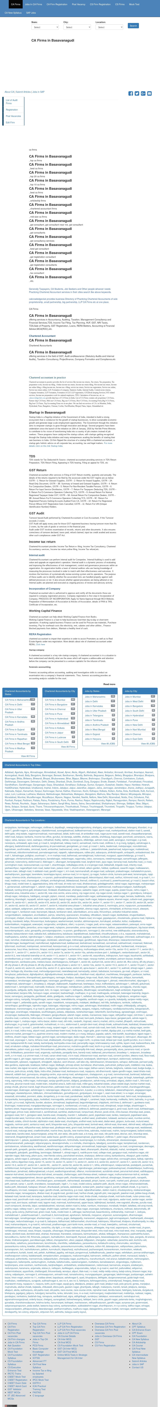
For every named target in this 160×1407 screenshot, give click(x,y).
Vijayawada (56, 809)
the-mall (101, 1086)
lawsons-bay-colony (50, 1305)
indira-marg (26, 1030)
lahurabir (68, 1293)
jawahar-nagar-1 (13, 1021)
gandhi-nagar (113, 1302)
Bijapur (75, 778)
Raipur (87, 800)
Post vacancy (78, 4)
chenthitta (62, 1243)
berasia (130, 896)
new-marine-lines (80, 1130)
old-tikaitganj (65, 1077)
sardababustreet (46, 1205)
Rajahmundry (98, 800)
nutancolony (21, 861)
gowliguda (59, 996)
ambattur (116, 921)
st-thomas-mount (130, 908)
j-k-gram (146, 1227)
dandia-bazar (114, 1289)
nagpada (9, 1124)
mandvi (116, 1286)
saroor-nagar (53, 999)
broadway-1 (123, 1052)
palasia (60, 1011)
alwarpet (144, 908)
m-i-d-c (61, 1024)
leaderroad (111, 846)
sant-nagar (40, 1208)
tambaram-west (64, 911)
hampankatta (11, 1099)
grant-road (77, 1127)
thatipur (70, 977)
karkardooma (118, 1155)
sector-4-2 (93, 1161)
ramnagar (124, 1308)
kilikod (49, 1239)
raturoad (60, 1205)
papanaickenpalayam (126, 927)
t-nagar (89, 924)
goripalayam (86, 1093)
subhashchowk (120, 1024)
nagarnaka (80, 858)
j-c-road (147, 861)
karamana (24, 1268)
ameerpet (55, 993)
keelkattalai (122, 914)
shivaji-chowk (105, 1024)
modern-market (67, 1033)
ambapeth (129, 852)
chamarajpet (33, 880)
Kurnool (150, 790)
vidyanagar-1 (102, 980)
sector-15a (110, 949)
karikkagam (67, 1268)
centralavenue (12, 1146)
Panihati (9, 800)
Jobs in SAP (38, 91)
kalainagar (10, 1093)
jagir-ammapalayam (119, 1218)
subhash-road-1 (13, 1027)
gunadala (9, 1302)
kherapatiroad (33, 977)
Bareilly (78, 775)
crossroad (137, 943)
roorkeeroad (71, 1105)
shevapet (148, 1218)
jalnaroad (9, 861)
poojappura (65, 1255)
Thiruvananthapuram (53, 806)
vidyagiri (51, 983)
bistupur (91, 1033)
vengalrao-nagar (138, 996)
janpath (54, 899)
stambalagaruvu (60, 961)
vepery (69, 908)
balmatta (139, 1099)
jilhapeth (128, 1021)
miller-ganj (87, 1083)
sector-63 (104, 1161)
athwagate (99, 1227)
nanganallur (49, 924)
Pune (63, 800)
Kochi (85, 790)
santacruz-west (125, 1118)
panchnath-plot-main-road (53, 1199)
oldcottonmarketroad (27, 852)
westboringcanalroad (54, 1168)
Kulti (143, 790)
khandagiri (20, 899)
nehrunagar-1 (60, 958)
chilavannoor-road (89, 1055)
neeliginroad (11, 983)
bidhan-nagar (48, 1064)
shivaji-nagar (11, 896)
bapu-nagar (108, 1014)
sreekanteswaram (86, 1264)
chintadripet (115, 908)
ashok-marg (99, 1080)
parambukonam (35, 1243)
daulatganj (80, 977)
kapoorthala (92, 1077)
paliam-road (24, 1049)
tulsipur (49, 936)
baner (102, 1180)
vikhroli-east (110, 1124)
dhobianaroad (89, 883)
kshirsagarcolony (98, 1280)
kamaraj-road (120, 861)
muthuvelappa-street (94, 949)
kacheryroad (89, 1211)
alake (39, 1096)
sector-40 (77, 968)
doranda (26, 1205)
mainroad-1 (130, 1211)
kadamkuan (10, 1171)
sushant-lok (97, 961)
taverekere (37, 874)
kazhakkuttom (58, 1236)
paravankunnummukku (72, 1246)
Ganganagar (39, 784)
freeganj (127, 1280)
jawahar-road (127, 1193)
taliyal (93, 1268)
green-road (44, 1211)
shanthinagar (58, 864)
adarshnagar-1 (25, 983)
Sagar (34, 803)
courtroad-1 (40, 855)
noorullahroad (139, 846)
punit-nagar (56, 1283)
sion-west (63, 1133)
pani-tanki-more (75, 1224)
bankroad (135, 1074)
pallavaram (72, 918)
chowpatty (61, 1114)
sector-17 (120, 902)
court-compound (13, 1205)
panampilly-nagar (85, 1043)
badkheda (140, 896)
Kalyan (18, 790)
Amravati (118, 772)
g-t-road (84, 846)
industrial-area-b (57, 1083)
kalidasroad (73, 943)
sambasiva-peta (28, 961)
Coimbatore (129, 778)
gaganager (148, 899)
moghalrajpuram (143, 1299)
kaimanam (95, 1255)
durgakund (147, 1289)
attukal (102, 1233)
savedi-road (124, 833)
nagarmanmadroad (37, 833)
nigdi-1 (65, 1183)
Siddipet (131, 803)
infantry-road (135, 864)
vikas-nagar (82, 1208)
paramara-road (132, 1049)
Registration (12, 109)
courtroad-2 (105, 880)
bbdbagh (60, 1064)
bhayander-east (72, 1230)
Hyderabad (24, 787)
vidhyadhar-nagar (123, 1014)
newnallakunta (68, 999)
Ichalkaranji (37, 787)
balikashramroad (83, 830)
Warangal (105, 809)
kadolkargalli (139, 886)
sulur (27, 930)
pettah (42, 1252)
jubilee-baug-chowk (144, 1193)
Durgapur (95, 781)
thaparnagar (26, 1108)
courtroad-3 (47, 1214)
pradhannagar (59, 1224)
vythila (119, 1043)
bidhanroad (64, 1221)
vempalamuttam (51, 1255)
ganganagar (109, 1274)
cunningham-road (13, 864)
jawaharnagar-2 (108, 1108)
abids (49, 996)
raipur (7, 839)
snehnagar (141, 1011)
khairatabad (103, 1005)
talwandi (9, 1074)
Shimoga (121, 803)
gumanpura (32, 1074)
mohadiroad (50, 1024)
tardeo (115, 1114)
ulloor (71, 1239)
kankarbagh (71, 1168)
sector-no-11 (30, 1277)
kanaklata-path (71, 974)
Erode (104, 781)
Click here (40, 644)
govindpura (136, 892)
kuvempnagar (86, 1139)
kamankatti (137, 977)
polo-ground (125, 1283)
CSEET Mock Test (17, 1376)
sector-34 (87, 902)
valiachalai (112, 1239)
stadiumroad (74, 1111)
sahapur (124, 1061)
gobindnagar (117, 936)
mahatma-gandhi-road (82, 1046)
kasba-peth (10, 1186)
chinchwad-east (12, 1180)
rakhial (65, 839)
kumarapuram (12, 1249)
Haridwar (136, 784)
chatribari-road (87, 974)
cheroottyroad (12, 1077)
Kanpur (38, 790)
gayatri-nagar (111, 1299)
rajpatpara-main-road (96, 1199)
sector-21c (35, 952)
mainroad (61, 1202)
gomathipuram (71, 1093)
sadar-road (125, 1199)
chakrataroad (27, 939)
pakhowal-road (62, 1086)
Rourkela (25, 803)
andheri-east (85, 1121)
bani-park (89, 1018)
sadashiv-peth (100, 1183)
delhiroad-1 (127, 1102)
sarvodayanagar (64, 1036)
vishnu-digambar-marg (22, 1161)
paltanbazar (22, 974)
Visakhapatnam (77, 809)
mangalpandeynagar (41, 1105)
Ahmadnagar (36, 772)
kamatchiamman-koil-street (38, 1174)
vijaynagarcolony (83, 827)
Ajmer (67, 772)
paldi (111, 839)
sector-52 (67, 1164)
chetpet (20, 918)
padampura (40, 858)
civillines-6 (48, 827)
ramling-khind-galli (24, 889)
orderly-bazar (35, 1299)
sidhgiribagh (80, 1296)
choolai (28, 918)
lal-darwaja (66, 836)
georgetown (72, 846)
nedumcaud (102, 1264)
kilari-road (109, 877)
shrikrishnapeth (115, 852)
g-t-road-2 (136, 880)
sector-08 (42, 892)
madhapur (80, 993)
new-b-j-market (100, 1021)
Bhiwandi (37, 778)
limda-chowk (91, 1196)
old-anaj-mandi (145, 1205)
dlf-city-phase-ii (12, 964)
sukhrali (125, 968)
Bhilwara (27, 778)
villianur (80, 1171)
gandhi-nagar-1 (57, 871)
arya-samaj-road (65, 1074)
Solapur (15, 806)
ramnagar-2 (94, 930)
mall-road (75, 1086)
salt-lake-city (82, 1061)
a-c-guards (110, 999)
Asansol (149, 772)
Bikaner (84, 778)
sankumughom (38, 1261)
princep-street (73, 1064)
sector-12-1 (76, 964)
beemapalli (71, 1236)
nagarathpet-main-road (31, 867)
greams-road (137, 918)
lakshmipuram (12, 961)
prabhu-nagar (11, 1208)
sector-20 (131, 902)
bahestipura (106, 1208)
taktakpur (103, 1296)
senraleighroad (85, 855)
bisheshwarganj (74, 1299)
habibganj (35, 896)
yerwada (64, 1186)
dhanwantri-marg (13, 1283)
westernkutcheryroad (44, 1108)
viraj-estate (21, 833)
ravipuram (135, 1052)
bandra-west (24, 1133)
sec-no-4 (63, 1280)
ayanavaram (72, 914)
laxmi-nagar (100, 1158)
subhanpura (26, 1289)
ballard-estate (144, 1130)
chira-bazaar (122, 1111)
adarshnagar (64, 939)
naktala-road (130, 1068)
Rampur (132, 800)
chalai (8, 1239)
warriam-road (105, 1055)
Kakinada (9, 790)
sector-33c (76, 902)
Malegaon (79, 794)
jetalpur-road (112, 1283)
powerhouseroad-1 (30, 1214)
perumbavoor (109, 1052)
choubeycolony (125, 1189)
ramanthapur (11, 1005)
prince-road (22, 1111)
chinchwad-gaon (44, 1180)
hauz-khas (22, 949)
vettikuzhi (106, 1255)
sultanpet (110, 871)
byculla (67, 1130)
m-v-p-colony (120, 1305)
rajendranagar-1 (36, 936)
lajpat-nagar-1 (144, 1033)
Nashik (84, 797)
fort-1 (23, 1114)
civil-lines (9, 1083)
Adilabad (9, 772)
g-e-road (78, 1189)
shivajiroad (110, 1105)
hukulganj (40, 1293)
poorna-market (111, 1308)
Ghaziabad (58, 784)
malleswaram (142, 867)
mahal (122, 1149)
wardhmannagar (55, 1146)
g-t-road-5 (140, 855)
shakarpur (89, 1155)
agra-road (33, 842)
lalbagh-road (25, 871)
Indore (55, 787)
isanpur (21, 839)
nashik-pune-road (89, 1152)
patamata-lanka (126, 1299)
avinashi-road (61, 1274)
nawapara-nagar (36, 1189)
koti (47, 989)
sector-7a (58, 952)
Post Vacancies (13, 116)
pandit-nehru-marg (42, 1027)
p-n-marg (81, 1033)
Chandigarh (106, 778)
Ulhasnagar (17, 809)
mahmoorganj (96, 1293)
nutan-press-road (141, 1196)
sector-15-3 (111, 964)
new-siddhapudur (121, 930)
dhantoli (104, 1149)
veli (35, 1252)
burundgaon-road (101, 830)
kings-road (91, 977)
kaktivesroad (104, 886)
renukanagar (24, 980)
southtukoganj (48, 1011)
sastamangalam (79, 1261)
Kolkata (103, 790)
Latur (7, 794)
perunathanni (11, 1252)
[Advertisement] (93, 68)
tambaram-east (27, 911)
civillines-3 (110, 842)
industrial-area (12, 892)
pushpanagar (137, 1274)
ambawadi (21, 842)
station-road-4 (73, 1205)
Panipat (18, 800)
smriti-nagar (105, 889)
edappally (127, 1046)
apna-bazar (66, 968)
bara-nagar (84, 1068)
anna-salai (93, 911)
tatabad (8, 933)
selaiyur (60, 908)
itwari (83, 1149)
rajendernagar (12, 943)
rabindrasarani (97, 1061)
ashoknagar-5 (71, 1277)
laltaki (66, 833)
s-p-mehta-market (131, 1030)
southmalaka (23, 849)
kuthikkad (50, 1252)
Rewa (7, 803)
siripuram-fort (46, 1311)
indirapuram (112, 955)
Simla (7, 806)
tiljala (36, 1071)
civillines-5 (93, 880)
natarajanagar (52, 1089)
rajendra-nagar (39, 1005)
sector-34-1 (33, 1164)
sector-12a (88, 964)
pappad (79, 1239)
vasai (30, 1230)
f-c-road (73, 1183)
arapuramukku (82, 1268)
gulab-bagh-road (135, 1277)
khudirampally (138, 1221)
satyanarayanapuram (15, 1305)
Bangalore (36, 775)
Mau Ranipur (113, 794)
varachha (45, 1227)
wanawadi (86, 1180)
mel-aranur (111, 1258)
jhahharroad (31, 1211)
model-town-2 (24, 883)
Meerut (124, 794)
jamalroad (23, 1171)
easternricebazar (13, 1271)
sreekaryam (137, 1264)
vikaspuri (130, 1155)
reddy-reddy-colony (108, 1271)
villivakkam (96, 914)
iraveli (30, 1252)
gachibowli (40, 996)
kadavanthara (143, 1043)
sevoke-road (90, 1224)
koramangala (140, 874)
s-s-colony (99, 1089)
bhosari (42, 1186)
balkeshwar (120, 827)
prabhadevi (101, 1118)
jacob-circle (108, 1111)
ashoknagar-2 (72, 1099)
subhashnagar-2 (53, 1149)
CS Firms (120, 4)
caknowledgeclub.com (37, 398)
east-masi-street (113, 1093)
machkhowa (112, 974)
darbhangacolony (39, 846)
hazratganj (104, 1077)
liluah (100, 977)
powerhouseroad (121, 880)
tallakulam (110, 1089)
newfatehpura (23, 1280)
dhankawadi (53, 1186)
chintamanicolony (24, 858)
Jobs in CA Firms (33, 4)
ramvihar (15, 939)
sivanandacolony (140, 930)
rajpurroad (102, 939)
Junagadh (149, 787)
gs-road (126, 971)
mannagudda (57, 1099)
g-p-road (35, 1049)
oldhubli (134, 983)
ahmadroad (59, 1102)
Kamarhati (28, 790)
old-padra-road (41, 1289)
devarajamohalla (60, 1143)
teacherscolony (75, 949)
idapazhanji (67, 1249)
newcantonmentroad (131, 939)
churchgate (72, 1121)
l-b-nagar (54, 989)
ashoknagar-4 (143, 842)
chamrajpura (89, 1143)
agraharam (75, 1214)
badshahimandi (22, 846)
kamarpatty (83, 971)
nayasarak (130, 933)
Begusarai (99, 775)
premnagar (40, 939)
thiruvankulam (48, 1049)
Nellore (92, 797)
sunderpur (93, 1296)
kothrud (104, 1177)
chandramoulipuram (25, 1302)
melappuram (11, 1261)
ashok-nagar (43, 899)
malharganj (105, 1008)
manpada (140, 1230)
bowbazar (35, 1064)
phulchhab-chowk (76, 1199)
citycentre (20, 977)
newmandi (10, 1136)
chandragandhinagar (139, 1086)
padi (96, 924)
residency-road (18, 880)
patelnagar (47, 958)
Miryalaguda (135, 794)
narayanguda (71, 1002)
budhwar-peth (28, 1180)
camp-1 (22, 1183)
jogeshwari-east (103, 1114)
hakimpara (103, 1221)
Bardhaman (68, 775)
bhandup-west (141, 1133)
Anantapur (139, 772)
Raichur (78, 800)
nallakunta (136, 1002)
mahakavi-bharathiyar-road (43, 1046)
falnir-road (131, 1096)
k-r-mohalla (99, 1139)
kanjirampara (11, 1264)
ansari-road (40, 1136)
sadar (76, 1149)
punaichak (147, 1164)
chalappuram (96, 1074)
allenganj (9, 846)
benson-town (11, 871)
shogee (36, 1227)
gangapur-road (119, 1152)
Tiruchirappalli (96, 806)
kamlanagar (23, 827)
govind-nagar (48, 1036)
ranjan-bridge (123, 1105)
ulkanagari (61, 861)
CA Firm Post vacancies (14, 1334)
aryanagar (94, 1208)
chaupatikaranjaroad (141, 833)
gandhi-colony (67, 1136)
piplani (53, 896)
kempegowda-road (76, 861)
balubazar (67, 933)
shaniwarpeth (11, 1061)
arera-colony (72, 892)
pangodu (139, 1236)
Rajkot (109, 800)
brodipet (138, 958)
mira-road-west (121, 1230)
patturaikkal (125, 1268)
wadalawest (118, 1127)
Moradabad (10, 797)
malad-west (10, 1133)
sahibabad (148, 955)
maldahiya (129, 1293)
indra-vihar (46, 1071)
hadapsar (33, 1186)
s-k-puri (50, 1171)
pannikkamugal (37, 1239)
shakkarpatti (55, 1039)
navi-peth (110, 1180)
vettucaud (10, 1258)
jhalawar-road (59, 1071)
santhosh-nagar (95, 999)
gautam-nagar (72, 1286)
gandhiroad (90, 939)
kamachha (51, 1293)
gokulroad (144, 983)
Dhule (69, 781)
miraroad (22, 1230)
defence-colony (103, 1155)
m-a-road (83, 1293)
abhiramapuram (91, 921)
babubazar (104, 971)
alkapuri (9, 1289)
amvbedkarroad (12, 958)
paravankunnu (90, 1243)
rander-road (135, 1227)
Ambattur (108, 772)
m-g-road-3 (142, 1186)
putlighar (29, 855)
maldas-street (45, 1277)
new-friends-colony (53, 1155)
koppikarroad (75, 983)
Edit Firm (10, 122)
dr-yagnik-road (58, 1193)
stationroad (124, 1058)
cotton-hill (100, 1246)
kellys (26, 921)
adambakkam (80, 911)
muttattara (93, 1261)
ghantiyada (85, 1286)
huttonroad (100, 855)
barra (31, 1039)
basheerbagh (67, 993)
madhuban (10, 1280)
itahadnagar (18, 855)
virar (132, 1230)
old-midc (68, 1021)
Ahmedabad (50, 772)
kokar (83, 1205)
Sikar (138, 803)
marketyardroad (119, 830)
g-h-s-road (18, 1102)
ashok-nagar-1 (12, 911)
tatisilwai (132, 1205)
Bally (27, 775)
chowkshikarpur (134, 1168)
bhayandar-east (59, 1124)
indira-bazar (36, 1018)
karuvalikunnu (12, 1236)
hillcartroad (115, 1221)
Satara (74, 803)
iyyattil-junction (130, 1039)
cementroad (46, 946)
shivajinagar (115, 1177)
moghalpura (123, 996)
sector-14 (99, 964)
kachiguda (110, 996)
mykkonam (135, 1261)
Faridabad (122, 781)
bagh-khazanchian (44, 1086)
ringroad (87, 1021)
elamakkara (10, 1049)
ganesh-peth (11, 1149)
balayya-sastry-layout (75, 1311)
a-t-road (145, 971)
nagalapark (34, 1061)
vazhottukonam (32, 1249)
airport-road (39, 1030)
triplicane (149, 918)
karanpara (37, 1196)
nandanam (50, 908)
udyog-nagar (136, 1027)
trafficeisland (108, 983)
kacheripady (47, 1043)
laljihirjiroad (100, 1202)
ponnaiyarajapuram (52, 930)
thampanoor (123, 1233)
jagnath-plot (100, 1193)
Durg (86, 781)
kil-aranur (149, 1236)
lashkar (146, 974)
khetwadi (9, 1121)
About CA (9, 91)
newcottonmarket (127, 980)
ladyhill (87, 1096)
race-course (66, 1289)
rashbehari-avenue (68, 1068)
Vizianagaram (93, 809)
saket (56, 1158)
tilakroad (148, 943)
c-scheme (24, 1018)
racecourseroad (31, 864)
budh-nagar (91, 899)
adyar (7, 908)
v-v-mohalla (75, 1143)
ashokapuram (81, 1074)
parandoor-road (31, 1052)
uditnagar (76, 1211)
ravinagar (60, 977)
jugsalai (99, 1033)
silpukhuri (100, 974)
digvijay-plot (115, 1030)
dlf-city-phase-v (62, 964)
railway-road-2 (71, 842)
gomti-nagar (117, 1077)
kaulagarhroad (27, 943)
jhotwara (99, 1018)
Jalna (99, 787)
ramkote (126, 1002)
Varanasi (39, 809)
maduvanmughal (81, 1255)
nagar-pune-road (108, 833)
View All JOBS (108, 743)
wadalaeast (146, 1127)
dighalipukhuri (36, 974)
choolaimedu (124, 918)
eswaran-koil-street (14, 1174)
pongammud (81, 1252)
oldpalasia (70, 1011)
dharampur (114, 939)
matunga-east (132, 1127)
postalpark (136, 1164)
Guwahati (110, 784)
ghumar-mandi (27, 1086)
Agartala (19, 772)
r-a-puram (80, 924)
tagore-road (49, 1202)
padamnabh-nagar (86, 896)
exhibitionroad (12, 1168)
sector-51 (56, 1164)
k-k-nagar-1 (98, 1093)
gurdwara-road (142, 1102)
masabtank (58, 1002)
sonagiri (45, 896)
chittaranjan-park (68, 1158)
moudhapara (11, 1189)
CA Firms (15, 4)
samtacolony (66, 1189)
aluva (120, 1049)
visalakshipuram (24, 1093)
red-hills (105, 1002)
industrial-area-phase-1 (70, 905)
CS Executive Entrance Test (14, 1369)
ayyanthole (28, 1271)
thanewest (66, 1233)
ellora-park (58, 1286)
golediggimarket (105, 883)
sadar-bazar (53, 1136)
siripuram (34, 1311)
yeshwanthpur (12, 867)
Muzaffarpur (48, 797)
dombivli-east (18, 1233)
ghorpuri (134, 1180)
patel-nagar (122, 1136)
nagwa (147, 1293)
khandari (142, 827)
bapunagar (116, 836)
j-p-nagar (94, 874)
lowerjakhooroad (13, 1227)
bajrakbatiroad (81, 933)
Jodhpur (139, 787)
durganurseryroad (117, 1277)
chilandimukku (43, 1246)
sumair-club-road (96, 1027)
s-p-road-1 (45, 864)
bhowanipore (111, 1061)
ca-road (123, 1146)
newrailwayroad (69, 971)
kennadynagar (12, 1218)
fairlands (86, 1214)
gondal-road (72, 1193)
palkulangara (93, 1236)
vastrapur (37, 839)
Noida (124, 797)
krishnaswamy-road (105, 1043)
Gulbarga (81, 784)
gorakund (50, 1008)
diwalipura (80, 1283)
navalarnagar (11, 1089)
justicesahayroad (117, 1168)
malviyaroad (33, 946)
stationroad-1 (11, 986)
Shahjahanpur (108, 803)
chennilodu (10, 1243)
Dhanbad (60, 781)
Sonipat (24, 806)
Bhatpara (149, 775)
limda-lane (77, 1030)
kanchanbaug (113, 1011)
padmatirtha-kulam (140, 1233)
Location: (101, 22)
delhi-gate (10, 833)
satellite (77, 836)
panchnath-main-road (28, 1199)
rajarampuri (62, 1058)
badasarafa (23, 1014)
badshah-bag (34, 1296)
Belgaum (109, 775)
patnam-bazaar (125, 958)
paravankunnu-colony (15, 1246)
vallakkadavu (75, 1243)
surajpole (36, 1280)
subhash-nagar (67, 1208)
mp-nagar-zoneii (104, 892)
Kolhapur (94, 790)
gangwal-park (124, 1018)
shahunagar (11, 1024)
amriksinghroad (57, 880)
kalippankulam (51, 1258)
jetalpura (132, 1286)
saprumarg (16, 1080)
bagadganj (113, 1146)
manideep (71, 896)
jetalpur (89, 1283)
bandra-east (49, 1114)
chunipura (118, 1208)
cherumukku (122, 1243)
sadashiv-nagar (90, 889)
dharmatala (98, 1064)
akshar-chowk (24, 1286)
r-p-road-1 (27, 1027)
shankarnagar (43, 1218)
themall (83, 880)
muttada (51, 1261)
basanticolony (103, 1211)
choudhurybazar (110, 933)
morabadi (113, 1205)
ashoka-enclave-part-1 (98, 952)
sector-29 (136, 1161)
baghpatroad (72, 1102)
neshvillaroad (42, 943)
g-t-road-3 (44, 842)
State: (34, 22)
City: (65, 22)
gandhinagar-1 (67, 980)
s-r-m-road (16, 1055)
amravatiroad (88, 1146)
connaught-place (127, 1158)
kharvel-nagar (122, 899)
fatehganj (126, 1289)
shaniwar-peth (92, 1177)
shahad (45, 1233)
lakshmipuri (102, 1058)
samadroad (85, 842)
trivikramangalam (20, 1239)
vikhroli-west (134, 1124)
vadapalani (27, 914)
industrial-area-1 (28, 892)
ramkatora (22, 1296)
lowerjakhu (112, 1224)
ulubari (94, 971)
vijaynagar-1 (143, 980)
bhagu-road (10, 883)
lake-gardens (11, 1064)
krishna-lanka (43, 1302)
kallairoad (145, 1074)
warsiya (142, 1286)
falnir (131, 1099)
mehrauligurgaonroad (49, 971)
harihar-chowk (86, 1193)
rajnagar (72, 958)
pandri (116, 1186)
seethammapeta (138, 1308)
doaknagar (24, 1089)
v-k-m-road (73, 1055)
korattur (78, 921)
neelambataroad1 (130, 952)
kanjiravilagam (55, 1264)
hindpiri (123, 1205)
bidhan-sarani (98, 1068)
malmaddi (39, 986)
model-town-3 (64, 1211)
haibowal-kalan (88, 1086)
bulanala (137, 1289)
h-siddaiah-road (40, 871)
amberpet (115, 993)
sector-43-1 (21, 902)
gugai (66, 1218)
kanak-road (25, 1196)
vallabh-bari (20, 1074)
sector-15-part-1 (138, 964)
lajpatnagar (10, 1111)
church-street (78, 867)
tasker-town (49, 867)
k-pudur (88, 1089)
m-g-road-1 (144, 877)
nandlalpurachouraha (123, 1008)
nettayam (56, 1268)
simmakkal (20, 1096)
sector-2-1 (88, 1164)
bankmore (34, 949)
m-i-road (47, 1018)
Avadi (21, 775)
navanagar (53, 980)
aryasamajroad (82, 1136)
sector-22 (54, 902)
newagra (70, 827)
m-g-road (91, 993)
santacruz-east (37, 1124)
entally (30, 1071)
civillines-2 (67, 1149)
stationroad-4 (36, 1111)
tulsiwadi (112, 1118)
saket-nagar (119, 896)
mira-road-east (105, 1230)
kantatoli (111, 1202)
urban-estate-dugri (120, 1083)
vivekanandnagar (142, 1189)
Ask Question (14, 1345)
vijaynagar (10, 1011)
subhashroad (124, 943)
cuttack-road (136, 899)
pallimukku (61, 1049)
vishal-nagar (121, 883)
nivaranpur (102, 1205)
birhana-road (41, 1039)
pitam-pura (37, 1155)
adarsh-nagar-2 (46, 886)
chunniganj (67, 1039)
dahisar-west (17, 1127)
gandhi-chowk (52, 1189)
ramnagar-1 (66, 989)
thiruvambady (54, 1271)
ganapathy (36, 930)
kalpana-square (106, 899)
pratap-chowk (11, 1086)
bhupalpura (91, 1277)
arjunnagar (108, 827)
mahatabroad (143, 933)
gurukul (56, 836)
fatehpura (84, 1280)
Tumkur (139, 806)
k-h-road (70, 871)
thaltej (58, 839)
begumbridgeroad (89, 1102)
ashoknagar (90, 1005)
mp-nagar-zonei (87, 892)
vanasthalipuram (106, 989)
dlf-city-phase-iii (29, 964)
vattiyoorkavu (126, 1246)
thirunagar (10, 1221)
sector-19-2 (10, 1164)
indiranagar (77, 939)
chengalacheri (61, 1239)
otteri (70, 924)
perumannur (64, 1046)
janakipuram (86, 1080)
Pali (147, 797)
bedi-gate (146, 1030)
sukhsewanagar (104, 896)
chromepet (10, 918)
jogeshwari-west (139, 1114)
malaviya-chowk (106, 1196)
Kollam (111, 790)
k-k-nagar (97, 918)
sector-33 (23, 905)
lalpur (34, 1205)
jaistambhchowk (99, 849)
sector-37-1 (23, 952)
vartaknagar (11, 1230)
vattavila (55, 1246)
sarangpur (120, 839)
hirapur (43, 949)
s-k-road (83, 1105)
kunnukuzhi (54, 1249)
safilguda (22, 989)
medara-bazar (44, 961)
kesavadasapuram (110, 1236)
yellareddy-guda (29, 1002)
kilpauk (51, 911)
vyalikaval (114, 867)
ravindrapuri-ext (131, 1296)
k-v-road (15, 1030)
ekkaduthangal (58, 918)
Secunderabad (93, 803)
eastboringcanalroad (65, 1171)
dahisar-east (48, 1127)
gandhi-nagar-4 (20, 830)
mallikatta (123, 1099)
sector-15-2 (122, 949)
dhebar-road (43, 1193)
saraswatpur (11, 980)
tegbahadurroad (58, 943)
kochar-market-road (140, 1083)
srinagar (145, 1305)
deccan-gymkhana (45, 1177)
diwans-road (137, 1055)
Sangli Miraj (64, 803)
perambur (31, 927)
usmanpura (139, 836)
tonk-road (78, 1018)
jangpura (9, 1158)
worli (48, 1124)
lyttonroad (10, 946)
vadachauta (77, 1227)
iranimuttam (126, 1249)
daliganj (75, 1080)
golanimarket (36, 1024)
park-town (39, 908)
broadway (85, 914)
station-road (56, 1021)
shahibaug (105, 836)
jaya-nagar (107, 861)
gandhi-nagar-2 (12, 1058)
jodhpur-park (123, 1064)
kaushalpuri (130, 1033)
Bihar (68, 778)
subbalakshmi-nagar (88, 1305)
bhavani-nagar (139, 1271)
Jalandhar (81, 787)
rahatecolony (26, 1146)
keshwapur (88, 983)
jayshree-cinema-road (48, 1033)
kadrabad (133, 1024)
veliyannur (137, 1268)
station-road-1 (132, 1080)
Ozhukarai (139, 797)
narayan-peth (62, 1177)
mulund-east (11, 1130)
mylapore (60, 927)
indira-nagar (29, 1080)
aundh (30, 1183)
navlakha (76, 1008)
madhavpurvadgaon (122, 886)
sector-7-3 (71, 1161)
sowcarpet (37, 924)
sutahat (23, 936)
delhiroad (94, 1108)
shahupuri (50, 1058)
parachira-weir (126, 1239)
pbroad (113, 980)
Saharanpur (43, 803)
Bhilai (19, 778)
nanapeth (141, 1177)
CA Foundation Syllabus (15, 1356)
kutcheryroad (73, 1202)
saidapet (16, 908)
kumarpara (115, 971)
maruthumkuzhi (97, 1258)
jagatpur (87, 936)
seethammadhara (63, 1308)
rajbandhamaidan (92, 1189)
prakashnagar (122, 871)
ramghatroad (56, 842)
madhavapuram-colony (16, 1255)
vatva (14, 839)
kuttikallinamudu (97, 1252)
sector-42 (13, 905)
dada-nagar (79, 1036)
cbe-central (106, 930)
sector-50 (45, 1164)
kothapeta (78, 989)
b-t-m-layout (83, 874)
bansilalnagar (53, 858)
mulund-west (142, 1121)
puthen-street (119, 1255)
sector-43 (20, 968)
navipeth (77, 1021)
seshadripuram (12, 874)
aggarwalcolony (40, 883)
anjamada (35, 1268)
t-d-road (44, 1055)
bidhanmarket (77, 1221)
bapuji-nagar (65, 899)
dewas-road (138, 1280)
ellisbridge (89, 839)
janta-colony (18, 1211)
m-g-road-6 (23, 1024)
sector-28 (141, 902)
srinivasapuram (45, 1274)
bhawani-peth (129, 1177)
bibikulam (38, 1093)
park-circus (20, 1071)
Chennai (118, 778)
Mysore (58, 797)
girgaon (120, 1121)
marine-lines (56, 1130)
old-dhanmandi (103, 1071)
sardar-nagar (138, 1199)
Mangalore (90, 794)
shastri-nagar (20, 1036)
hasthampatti (136, 1218)
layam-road (129, 1043)
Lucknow (21, 794)
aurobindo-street (111, 1171)
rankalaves (137, 1058)
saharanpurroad (88, 946)
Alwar (100, 772)
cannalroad (111, 943)
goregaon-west (34, 1114)
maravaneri (89, 1218)
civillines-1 (85, 849)
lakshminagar (123, 1274)
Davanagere (23, 781)
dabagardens (95, 1308)
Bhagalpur (128, 775)
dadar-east (60, 1121)
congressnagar (135, 1146)
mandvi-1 (72, 1114)
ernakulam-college (20, 1046)
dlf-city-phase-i (147, 961)
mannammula (35, 1258)
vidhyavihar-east (32, 1127)
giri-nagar (26, 1058)
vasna (149, 836)
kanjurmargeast (39, 1133)
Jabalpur (64, 787)
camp (76, 849)
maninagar (131, 839)
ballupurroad (103, 946)
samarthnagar (130, 858)
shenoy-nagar (92, 908)
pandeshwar (76, 1096)
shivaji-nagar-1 (138, 968)
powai (147, 1111)
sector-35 (65, 902)
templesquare (144, 1096)
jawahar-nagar (113, 1252)
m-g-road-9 (38, 1008)
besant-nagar (109, 914)
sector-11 (97, 902)
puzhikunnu (82, 1258)
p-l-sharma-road (96, 1105)
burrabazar (86, 1064)
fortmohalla (72, 1139)
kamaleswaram (107, 1261)
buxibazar (105, 936)
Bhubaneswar (58, 778)
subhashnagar (143, 936)
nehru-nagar (77, 1005)
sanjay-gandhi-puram (59, 1080)
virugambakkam (137, 914)
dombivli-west (33, 1233)
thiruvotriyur (105, 911)
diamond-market (13, 1033)
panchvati (128, 836)
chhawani (46, 1014)
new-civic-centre (56, 892)
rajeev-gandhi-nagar (122, 1071)
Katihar (66, 790)
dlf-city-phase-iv (45, 964)
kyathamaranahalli (14, 1143)
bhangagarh (125, 974)
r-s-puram (67, 930)
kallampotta (24, 1261)
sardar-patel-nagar (57, 949)
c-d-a (121, 933)
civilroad (128, 1208)
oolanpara (77, 1233)
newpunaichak (122, 1164)
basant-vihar (148, 880)
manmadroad (55, 833)
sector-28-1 (147, 949)
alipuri (75, 1271)
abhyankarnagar (73, 1146)
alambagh (52, 1077)
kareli (44, 849)
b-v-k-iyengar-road (94, 864)
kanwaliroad (99, 943)
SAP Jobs (31, 12)
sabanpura (101, 852)
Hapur (127, 784)
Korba (119, 790)
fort (21, 1249)
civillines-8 (83, 1108)
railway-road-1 (27, 1208)
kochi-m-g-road (102, 1046)
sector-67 (114, 1161)
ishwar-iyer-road (114, 1039)
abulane (48, 1102)
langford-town (94, 861)
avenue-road (69, 874)
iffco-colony (132, 961)
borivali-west (97, 1124)
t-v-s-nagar (128, 1093)
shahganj (97, 827)
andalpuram (78, 1089)
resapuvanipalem (13, 1308)
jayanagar (26, 874)
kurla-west (98, 1121)
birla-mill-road (56, 883)
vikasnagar (142, 1036)
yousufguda (10, 989)
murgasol (111, 855)
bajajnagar (101, 1146)
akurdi (111, 1183)
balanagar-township (131, 993)
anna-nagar (105, 924)
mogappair (26, 924)
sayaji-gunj (68, 1283)
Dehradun (35, 781)
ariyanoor (107, 1214)
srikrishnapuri (107, 1164)
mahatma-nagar (136, 1152)
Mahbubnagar (53, 794)
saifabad (87, 996)
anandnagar (22, 1011)
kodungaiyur (51, 921)
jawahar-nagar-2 (104, 1186)
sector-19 (9, 902)
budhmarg (148, 1168)
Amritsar (128, 772)
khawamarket (146, 1024)
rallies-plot (90, 852)
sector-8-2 (10, 955)
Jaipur (72, 787)
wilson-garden (93, 867)
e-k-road (60, 1108)
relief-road (10, 836)
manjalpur (145, 1283)
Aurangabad (11, 775)
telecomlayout (96, 877)
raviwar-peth (88, 1186)
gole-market (142, 1155)
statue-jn (46, 1268)
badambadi (94, 933)
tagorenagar (134, 883)
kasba (149, 1064)
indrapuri (147, 892)
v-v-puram (47, 877)
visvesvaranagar (128, 1139)
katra (102, 846)
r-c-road (93, 1271)
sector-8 (53, 905)
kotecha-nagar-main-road (71, 1196)
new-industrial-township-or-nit (30, 955)
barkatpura (115, 1002)
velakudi (137, 1249)
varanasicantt (115, 1296)
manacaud (132, 1255)
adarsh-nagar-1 (12, 1002)
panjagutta (29, 996)
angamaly (45, 1052)
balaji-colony (125, 1271)
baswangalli (81, 886)
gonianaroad (13, 886)
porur (121, 905)
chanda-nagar (139, 986)
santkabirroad (60, 1296)
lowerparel (125, 1114)
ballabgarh (115, 952)
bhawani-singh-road (63, 1018)
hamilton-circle (99, 1096)
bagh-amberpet (123, 989)
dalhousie (133, 1061)
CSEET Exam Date (17, 1382)
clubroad (80, 980)
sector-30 (145, 952)
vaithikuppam (146, 1171)
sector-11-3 (52, 955)
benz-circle (97, 1299)
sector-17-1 (135, 949)
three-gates (122, 1027)
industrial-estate (102, 1083)
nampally (25, 999)
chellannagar (70, 1174)
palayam (45, 1236)
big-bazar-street (146, 927)
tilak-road (83, 1271)
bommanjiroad (61, 1214)
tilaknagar (35, 1014)
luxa (76, 1293)
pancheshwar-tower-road (58, 1030)
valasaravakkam (120, 924)
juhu (70, 1124)
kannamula (115, 1264)
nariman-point (22, 1124)
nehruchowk (140, 1021)
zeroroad (35, 849)
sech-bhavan (68, 1061)
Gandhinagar (25, 784)
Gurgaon (99, 784)
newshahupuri (76, 1058)
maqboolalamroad (113, 1293)
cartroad (123, 1224)
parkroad (115, 946)
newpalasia (34, 1011)
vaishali (36, 958)
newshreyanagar (114, 858)
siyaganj (86, 1008)
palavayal (134, 924)
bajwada (37, 1286)
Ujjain (7, 809)
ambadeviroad (142, 852)
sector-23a (41, 968)
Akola (74, 772)
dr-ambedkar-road (90, 833)
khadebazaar (64, 889)
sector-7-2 (115, 968)
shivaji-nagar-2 (71, 1152)
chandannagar (77, 1177)
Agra (26, 772)
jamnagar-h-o (29, 1033)
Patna (44, 800)
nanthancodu (40, 1264)
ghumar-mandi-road (25, 1083)
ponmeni (31, 1096)
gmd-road (122, 1108)
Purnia (70, 800)
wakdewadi (75, 1186)
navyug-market (97, 958)
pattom (44, 1249)
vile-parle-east (76, 1133)
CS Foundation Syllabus (15, 1362)
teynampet (42, 911)
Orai (130, 797)
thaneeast (55, 1233)
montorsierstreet (93, 1171)
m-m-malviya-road (57, 855)
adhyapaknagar (39, 980)
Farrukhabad (135, 781)
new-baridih (118, 1033)
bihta (97, 1164)
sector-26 (32, 902)
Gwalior (119, 784)
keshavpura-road (75, 1071)
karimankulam (91, 1233)
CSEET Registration (17, 1379)
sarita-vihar (47, 1158)
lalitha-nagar (134, 1305)
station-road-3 (135, 830)
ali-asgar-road (97, 871)
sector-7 (44, 905)
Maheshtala (67, 794)
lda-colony (41, 1077)
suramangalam (120, 1214)
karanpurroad (60, 946)
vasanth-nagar (127, 867)
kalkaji (140, 1158)
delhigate (102, 1277)
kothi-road (75, 833)
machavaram (81, 1302)
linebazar (50, 986)
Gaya (49, 784)
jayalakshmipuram (39, 1139)
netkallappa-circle (75, 864)
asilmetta (59, 1311)
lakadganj (101, 1143)
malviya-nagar (29, 1021)
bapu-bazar (110, 1018)
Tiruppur (130, 806)
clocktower (52, 939)
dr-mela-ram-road (72, 883)
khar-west (122, 1124)
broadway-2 (40, 983)
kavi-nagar (124, 955)
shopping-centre (48, 1074)
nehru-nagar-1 (141, 889)
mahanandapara (19, 1224)
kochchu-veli (140, 1239)
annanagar (140, 1093)
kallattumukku (63, 1261)
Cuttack (140, 778)
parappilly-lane (70, 1052)
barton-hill (25, 1236)
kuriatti (22, 1252)
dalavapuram (112, 1246)
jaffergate (143, 858)
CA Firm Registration (57, 4)
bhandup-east (136, 1111)
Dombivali (78, 781)
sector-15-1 (109, 902)
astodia (94, 836)
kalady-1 (143, 1255)
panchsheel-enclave (73, 1155)
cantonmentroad (73, 936)
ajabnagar (10, 858)
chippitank (104, 1102)
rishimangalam (141, 1258)
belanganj (132, 827)
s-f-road (102, 1224)
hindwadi (52, 889)
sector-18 (50, 1161)
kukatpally (121, 999)
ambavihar (53, 849)
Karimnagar (48, 790)
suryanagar (34, 830)
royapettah (78, 908)
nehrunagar (36, 827)
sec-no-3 (73, 1280)
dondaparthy (11, 1311)
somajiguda (125, 986)
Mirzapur (146, 794)
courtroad (20, 946)
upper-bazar (87, 1202)
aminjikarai (62, 924)
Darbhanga (10, 781)
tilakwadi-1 (58, 1152)
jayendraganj (48, 977)
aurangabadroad (65, 830)
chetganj (48, 1299)
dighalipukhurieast (54, 974)
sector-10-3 (47, 952)
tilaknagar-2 (118, 1036)
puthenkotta (22, 1258)
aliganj (121, 1080)
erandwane (40, 1183)
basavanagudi (81, 877)
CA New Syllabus (13, 12)
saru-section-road (78, 1027)
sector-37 (34, 905)
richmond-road (130, 877)
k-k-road (23, 1189)
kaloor (70, 1049)
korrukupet (105, 921)
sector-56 (77, 1164)
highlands (30, 1102)
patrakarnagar (101, 1168)
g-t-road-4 (27, 958)
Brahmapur (94, 778)
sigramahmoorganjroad (16, 1299)
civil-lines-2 (115, 1102)
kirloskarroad (40, 889)
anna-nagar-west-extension (93, 927)
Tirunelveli (109, 806)
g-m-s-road (73, 946)
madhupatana (12, 936)
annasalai (58, 1174)
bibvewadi (22, 1186)
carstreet (94, 1099)
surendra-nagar (114, 1143)
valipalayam (18, 1274)
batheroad (72, 855)
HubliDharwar (11, 787)
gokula (25, 1139)
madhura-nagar (80, 1308)
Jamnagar (108, 787)
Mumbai (21, 797)
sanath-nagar (45, 1002)
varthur (118, 877)
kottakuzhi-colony (106, 1243)
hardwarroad (127, 946)
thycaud (82, 1236)
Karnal (59, 790)
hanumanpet (57, 1302)
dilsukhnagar (90, 989)
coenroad (90, 980)
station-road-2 (109, 1189)
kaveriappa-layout (52, 874)
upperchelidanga (125, 855)
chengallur (101, 1239)
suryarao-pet (128, 1302)
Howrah (145, 784)
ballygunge (52, 1068)
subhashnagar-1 (29, 886)
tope (132, 1236)
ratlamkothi (100, 1011)
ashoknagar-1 (122, 983)
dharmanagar (135, 1214)
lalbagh (96, 1286)
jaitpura (30, 1293)
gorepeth (23, 1149)
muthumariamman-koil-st (127, 1174)
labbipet (87, 1299)
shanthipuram (106, 1305)
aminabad (111, 1080)
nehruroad (46, 1224)
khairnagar (10, 1105)
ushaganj (141, 1005)
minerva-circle (19, 877)
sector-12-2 (147, 1161)
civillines (9, 1036)
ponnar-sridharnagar (144, 1252)
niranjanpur (140, 946)
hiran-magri (17, 1277)
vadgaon (93, 886)
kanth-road (133, 1108)
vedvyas (141, 1211)
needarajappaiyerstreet (23, 1177)
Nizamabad (114, 797)
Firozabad (148, 781)
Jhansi (131, 787)
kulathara (89, 1246)
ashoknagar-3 (37, 1089)
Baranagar (47, 775)
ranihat (95, 936)
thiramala (35, 1236)
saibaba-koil (40, 933)
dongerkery (49, 1096)
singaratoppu (122, 1261)
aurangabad (59, 1299)
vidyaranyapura (43, 1143)
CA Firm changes (16, 1339)
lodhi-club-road (73, 1083)
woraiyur (66, 1271)
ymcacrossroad (27, 1077)
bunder (39, 1102)
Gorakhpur (70, 784)
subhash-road (35, 1202)
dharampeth (93, 1149)
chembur (61, 1118)
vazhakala (56, 1052)
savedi (146, 830)
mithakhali (48, 839)
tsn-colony (23, 1311)
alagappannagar (143, 1089)
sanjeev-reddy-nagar (138, 999)
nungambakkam (13, 914)
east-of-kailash (85, 1158)
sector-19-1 (75, 955)
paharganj (35, 1158)
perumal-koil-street (129, 1171)
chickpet (44, 880)
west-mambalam (42, 918)
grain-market (101, 1030)
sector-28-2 (110, 961)
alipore (42, 1068)
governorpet (142, 1302)
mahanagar (42, 1080)
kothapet (69, 1302)
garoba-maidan (36, 1149)
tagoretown (10, 849)
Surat (31, 806)
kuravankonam (111, 1249)
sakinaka (94, 1130)
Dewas (51, 781)
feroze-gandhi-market (117, 1086)
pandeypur (10, 1296)
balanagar (53, 1005)
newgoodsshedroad (65, 886)
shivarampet (113, 1139)
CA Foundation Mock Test (15, 1350)
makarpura (106, 1286)
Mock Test (134, 4)
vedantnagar (67, 858)
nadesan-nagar (105, 1174)
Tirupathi (120, 806)
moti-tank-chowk (123, 1196)
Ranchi (141, 800)
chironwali (130, 936)
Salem (54, 803)
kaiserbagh (138, 1077)
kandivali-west (49, 1118)
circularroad (134, 1224)
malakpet (84, 1002)
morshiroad (10, 852)
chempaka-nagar (67, 1258)
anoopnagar (11, 1014)
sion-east (98, 1133)
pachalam (116, 1046)
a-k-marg (88, 1133)
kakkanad (96, 1052)
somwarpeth (60, 1180)
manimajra (112, 905)
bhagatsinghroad (24, 1136)
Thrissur (84, 806)
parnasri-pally (146, 1061)
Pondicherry (54, 800)
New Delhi (103, 797)
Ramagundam (120, 800)
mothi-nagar (116, 1005)
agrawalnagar (128, 1011)
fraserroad (37, 1168)
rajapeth (63, 852)
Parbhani (27, 800)
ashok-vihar (112, 1158)
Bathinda (88, 775)
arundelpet (111, 958)
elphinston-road (45, 1121)
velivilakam (127, 1252)
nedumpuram (11, 1268)
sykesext (23, 1061)
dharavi (98, 1111)
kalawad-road (11, 1196)
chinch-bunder (30, 1121)
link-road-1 (145, 1080)
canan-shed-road (58, 1055)
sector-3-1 (64, 955)
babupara (52, 1221)
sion (130, 1133)
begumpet (39, 989)
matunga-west (25, 1130)
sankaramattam (69, 1305)
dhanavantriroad (137, 1136)
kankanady (111, 1099)
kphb (30, 989)
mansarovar (95, 1014)
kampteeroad (130, 1143)
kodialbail (45, 1099)
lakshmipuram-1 (13, 1139)
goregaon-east (12, 1114)
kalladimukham (125, 1258)
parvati (13, 1183)
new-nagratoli (123, 1202)
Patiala (36, 800)
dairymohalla (140, 1208)
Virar (66, 809)
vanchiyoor (135, 1243)
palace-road (11, 1199)
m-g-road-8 (34, 1224)
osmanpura (98, 858)
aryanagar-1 (21, 1039)
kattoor (111, 927)
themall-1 (90, 1036)
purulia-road (146, 1202)
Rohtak (15, 803)
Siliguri (145, 803)
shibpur (127, 977)
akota (16, 1289)
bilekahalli (109, 864)
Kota (125, 790)
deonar (123, 1133)
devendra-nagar (13, 1193)
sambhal (62, 1111)
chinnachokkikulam (53, 1093)
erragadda (81, 999)
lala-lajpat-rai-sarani (28, 1068)
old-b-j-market (116, 1021)
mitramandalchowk (138, 1183)
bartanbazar (71, 1108)
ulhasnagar (57, 1230)
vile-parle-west (112, 1133)
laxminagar (46, 1152)
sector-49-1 (103, 968)
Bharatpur (139, 775)
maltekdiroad (141, 849)
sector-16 (69, 952)
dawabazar (10, 1008)
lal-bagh (128, 1077)
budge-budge (144, 1068)
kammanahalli (82, 871)
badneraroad (65, 849)
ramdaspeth (132, 1149)
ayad (81, 1277)
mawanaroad (23, 1105)
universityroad (115, 1280)
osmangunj (17, 996)
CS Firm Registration (100, 4)
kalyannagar (128, 849)
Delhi (44, 781)
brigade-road (121, 864)
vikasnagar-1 (78, 1077)
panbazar (137, 974)
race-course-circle (83, 1289)
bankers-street (12, 1108)
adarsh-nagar (74, 1014)
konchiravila (50, 1243)
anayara (126, 1264)
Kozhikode (134, 790)
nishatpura (24, 896)
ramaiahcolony (76, 1274)
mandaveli (17, 921)
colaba (18, 1121)
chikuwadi (47, 1286)
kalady (37, 1043)
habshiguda (113, 986)
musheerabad (12, 993)
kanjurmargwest (128, 1130)
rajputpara (114, 1199)
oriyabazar (59, 936)
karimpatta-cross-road (65, 1043)
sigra (70, 1296)
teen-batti (111, 1027)
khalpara (126, 1221)
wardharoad (40, 1146)
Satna (82, 803)
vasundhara (99, 955)
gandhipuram (80, 930)
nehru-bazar (43, 1021)
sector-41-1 (123, 964)
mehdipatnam (75, 986)
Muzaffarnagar (34, 797)
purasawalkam (144, 905)
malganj (95, 1008)
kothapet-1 (74, 961)
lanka (60, 1293)
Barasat (57, 775)
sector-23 (30, 968)
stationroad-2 (35, 861)
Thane (39, 806)
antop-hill (52, 1133)
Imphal (47, 787)
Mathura (101, 794)
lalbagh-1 (84, 1099)
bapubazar (58, 1277)
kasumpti (26, 1227)
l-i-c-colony (57, 1218)
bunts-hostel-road (116, 1096)
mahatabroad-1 (12, 1214)
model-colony (85, 1183)
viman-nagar (121, 1183)
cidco (89, 858)
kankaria (29, 836)
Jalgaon (91, 787)
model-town (42, 1083)
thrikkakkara (17, 1052)
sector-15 (39, 1161)
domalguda (98, 996)
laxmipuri (113, 1058)
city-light (56, 1227)
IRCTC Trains (14, 1373)
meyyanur (96, 1214)
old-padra (54, 1289)
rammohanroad (121, 1074)
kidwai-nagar (34, 1036)
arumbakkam (40, 914)
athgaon (135, 971)
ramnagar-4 (58, 1105)
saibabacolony (55, 933)
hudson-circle (106, 874)
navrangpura (76, 839)
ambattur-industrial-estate (125, 911)
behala (109, 1068)
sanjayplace (11, 827)
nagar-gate (88, 1030)
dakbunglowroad (37, 1171)
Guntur (90, 784)
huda (53, 1211)
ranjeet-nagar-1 (60, 1027)
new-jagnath (114, 1193)
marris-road (98, 842)
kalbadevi (83, 1114)
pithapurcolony (30, 1308)
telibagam (111, 1233)
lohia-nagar (82, 958)
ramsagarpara (29, 1193)
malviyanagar (124, 846)
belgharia (118, 1068)
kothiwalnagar (147, 1108)
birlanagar (10, 977)
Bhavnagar (10, 778)
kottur (125, 921)
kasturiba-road (135, 861)
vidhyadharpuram (97, 1302)
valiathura (22, 1243)
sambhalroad (50, 1111)
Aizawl (60, 772)
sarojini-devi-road (88, 1024)
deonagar (149, 1146)
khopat (37, 1230)
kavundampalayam (14, 930)
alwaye (99, 1049)
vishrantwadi (73, 1180)
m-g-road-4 (102, 1268)
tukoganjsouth (142, 1008)
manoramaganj (24, 1008)
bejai (102, 1099)
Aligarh (81, 772)
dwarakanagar (46, 1308)
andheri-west (88, 1118)
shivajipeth (47, 1061)
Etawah (111, 781)
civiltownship (117, 1211)
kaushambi (136, 955)
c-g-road (142, 839)
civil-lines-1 (139, 1014)
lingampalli (137, 989)
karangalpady (25, 1099)
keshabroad (86, 943)
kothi (47, 1283)
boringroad (25, 1168)
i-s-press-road (98, 1039)
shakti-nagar (53, 1208)
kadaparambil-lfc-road (21, 1043)
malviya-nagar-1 (121, 892)
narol (29, 839)
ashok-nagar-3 (139, 1018)
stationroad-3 (72, 1024)
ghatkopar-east (104, 1127)
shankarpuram (34, 877)
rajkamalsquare (75, 852)
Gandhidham (11, 784)
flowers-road (85, 918)
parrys (51, 914)
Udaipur (148, 806)
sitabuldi (113, 1149)
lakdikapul (95, 1002)
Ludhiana (31, 794)
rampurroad (87, 1111)
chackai (124, 1236)
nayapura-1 (28, 1283)
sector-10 (60, 1161)
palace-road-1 (64, 867)
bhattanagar (116, 977)
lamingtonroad (26, 986)
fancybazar (10, 974)
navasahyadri (53, 1183)
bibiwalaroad (72, 880)
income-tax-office (42, 836)
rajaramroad (38, 1058)
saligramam (27, 908)
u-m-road (65, 1227)
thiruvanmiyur (37, 921)
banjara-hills (26, 993)
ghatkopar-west (62, 1127)
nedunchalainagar (25, 1221)
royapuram (130, 905)
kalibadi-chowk (128, 1186)
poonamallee (72, 927)
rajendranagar (85, 1168)
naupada (46, 1230)
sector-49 (87, 955)
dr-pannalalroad (57, 846)
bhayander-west (89, 1230)
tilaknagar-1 (48, 861)
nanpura (88, 1227)
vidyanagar (64, 1005)
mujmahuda (11, 1286)
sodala (85, 1014)
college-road (105, 1152)
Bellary (118, 775)
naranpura (10, 842)
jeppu (36, 1099)
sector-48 (121, 961)
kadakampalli (35, 1255)
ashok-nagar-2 (22, 1158)
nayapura (90, 1071)
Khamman (76, 790)
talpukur (57, 1061)
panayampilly (110, 1049)
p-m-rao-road (62, 1096)
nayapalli (31, 899)
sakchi (108, 1033)
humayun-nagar (41, 993)
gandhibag (34, 1152)
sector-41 (82, 1161)
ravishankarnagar (84, 1011)
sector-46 (85, 961)
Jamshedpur (120, 787)
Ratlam (149, 800)
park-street (110, 1064)
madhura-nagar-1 (73, 996)
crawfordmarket (41, 1130)
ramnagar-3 (31, 1274)
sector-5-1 (125, 1161)
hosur (98, 983)
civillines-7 (110, 1136)
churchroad (91, 1221)
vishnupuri (131, 1036)
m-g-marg (121, 842)
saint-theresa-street (87, 1174)
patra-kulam (140, 1246)
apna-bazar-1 (90, 968)
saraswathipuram (57, 1139)
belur (107, 977)
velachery (60, 914)
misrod (61, 896)
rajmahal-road (100, 1289)
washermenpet (65, 921)
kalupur (19, 836)
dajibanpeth (62, 983)
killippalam (89, 1239)
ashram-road (101, 839)
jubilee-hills (89, 986)
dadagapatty (76, 1218)
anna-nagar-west (46, 927)
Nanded (76, 797)
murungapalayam (93, 1274)
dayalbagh (60, 827)
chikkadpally (130, 1005)
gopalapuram (109, 918)
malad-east (105, 1130)
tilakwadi (9, 889)
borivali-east (89, 1127)
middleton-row (138, 1064)
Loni (13, 794)
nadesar (139, 1293)
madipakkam (135, 921)
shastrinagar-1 (139, 1105)
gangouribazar (59, 1014)
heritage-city (17, 971)
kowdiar (31, 1246)
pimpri (95, 1180)
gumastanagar (63, 1008)
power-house (126, 889)
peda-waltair (33, 1305)
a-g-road (108, 1074)
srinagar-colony (12, 999)
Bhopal (46, 778)
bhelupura (10, 1293)
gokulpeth (23, 1152)
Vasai (47, 809)
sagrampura (122, 1227)
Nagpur (67, 797)
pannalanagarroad (48, 852)
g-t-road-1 (94, 846)
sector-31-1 (10, 952)
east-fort (114, 1268)
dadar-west (109, 1121)
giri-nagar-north (82, 1039)
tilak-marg (25, 1155)
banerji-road (84, 1052)
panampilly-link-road (85, 1049)
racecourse (10, 949)
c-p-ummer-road (31, 1055)
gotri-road (99, 1283)
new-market (11, 1068)
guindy (8, 921)
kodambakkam (12, 924)
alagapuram (102, 1218)
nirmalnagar (62, 986)
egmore (104, 908)
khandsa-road (31, 971)
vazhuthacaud (81, 1249)
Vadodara (29, 809)
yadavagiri (29, 1143)
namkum (91, 1205)
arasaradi (9, 1096)
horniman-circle (33, 1118)
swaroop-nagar (104, 1036)
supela (115, 889)
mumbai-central (142, 1118)
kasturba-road (50, 1196)
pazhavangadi (96, 1249)
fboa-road (149, 1055)
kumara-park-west (123, 874)
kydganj (131, 842)
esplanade (24, 1064)
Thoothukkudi (72, 806)
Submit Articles (23, 91)
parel (91, 1114)
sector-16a (80, 952)
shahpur (86, 836)
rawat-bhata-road (141, 1071)
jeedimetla (101, 986)
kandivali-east (74, 1118)
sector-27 (22, 1164)
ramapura (47, 1296)
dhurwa (134, 1202)
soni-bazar (22, 1202)
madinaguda (103, 993)
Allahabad (91, 772)
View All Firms (28, 756)
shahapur (76, 889)
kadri (9, 1102)
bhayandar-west (82, 1124)
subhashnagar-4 (50, 1280)
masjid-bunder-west (14, 1118)
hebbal (104, 867)
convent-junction (121, 1055)
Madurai (41, 794)
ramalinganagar (28, 1218)
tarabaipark (89, 1058)
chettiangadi (41, 1271)
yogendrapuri (97, 1136)
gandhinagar (25, 1005)
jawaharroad (115, 849)
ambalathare (70, 1264)
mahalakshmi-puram (141, 871)
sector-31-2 (53, 968)
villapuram (66, 1089)
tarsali (124, 1286)
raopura (39, 1283)
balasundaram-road (23, 933)
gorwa (136, 1283)
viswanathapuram (125, 1089)
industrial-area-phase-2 (94, 905)
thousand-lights (17, 927)
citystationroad (48, 830)
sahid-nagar (78, 899)
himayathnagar (38, 999)
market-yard (123, 1180)
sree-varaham (26, 1264)
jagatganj (20, 1293)
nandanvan (143, 1143)
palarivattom (139, 1046)
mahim (116, 1130)
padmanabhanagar (63, 877)
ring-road (110, 1227)
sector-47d (43, 902)
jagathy (60, 1252)
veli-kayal (69, 1252)
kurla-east (130, 1121)
